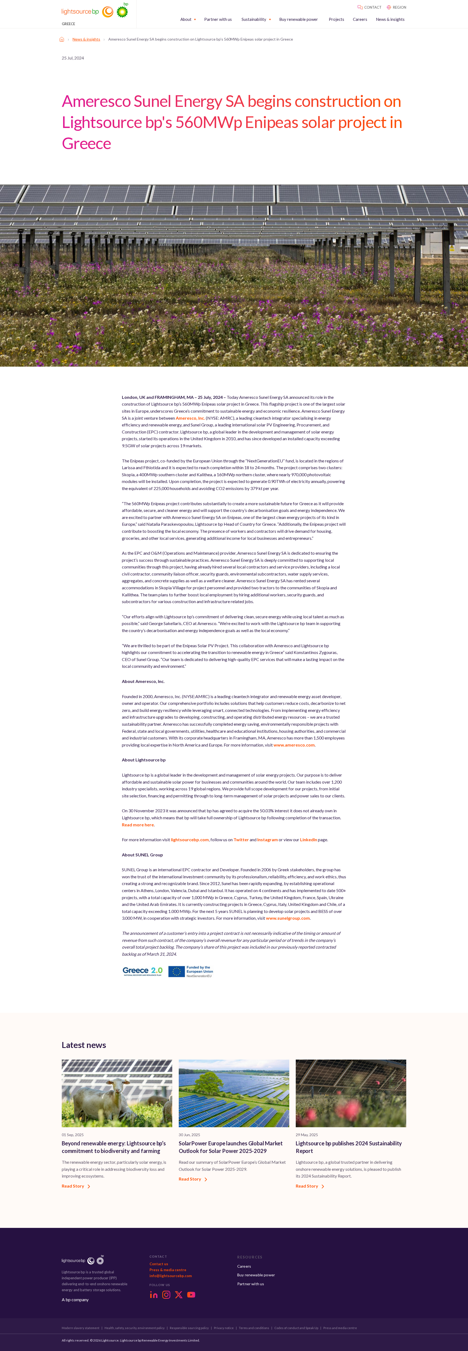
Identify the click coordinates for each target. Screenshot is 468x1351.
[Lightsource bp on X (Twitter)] (178, 1294)
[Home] (61, 39)
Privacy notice (224, 1328)
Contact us (159, 1264)
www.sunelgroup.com (288, 918)
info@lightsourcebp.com (171, 1276)
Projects (336, 19)
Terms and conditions (254, 1328)
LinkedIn (308, 839)
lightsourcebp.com (190, 839)
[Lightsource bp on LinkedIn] (154, 1294)
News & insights (390, 19)
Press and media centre (340, 1328)
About (185, 19)
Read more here (138, 824)
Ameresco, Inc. (190, 417)
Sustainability (254, 19)
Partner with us (218, 19)
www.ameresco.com (294, 744)
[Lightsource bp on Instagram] (166, 1294)
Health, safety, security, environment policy (135, 1328)
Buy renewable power (298, 19)
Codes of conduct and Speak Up (296, 1328)
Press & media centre (168, 1270)
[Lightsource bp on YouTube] (191, 1294)
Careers (360, 19)
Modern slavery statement (80, 1328)
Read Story (73, 1185)
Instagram (267, 839)
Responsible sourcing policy (189, 1328)
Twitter (241, 839)
